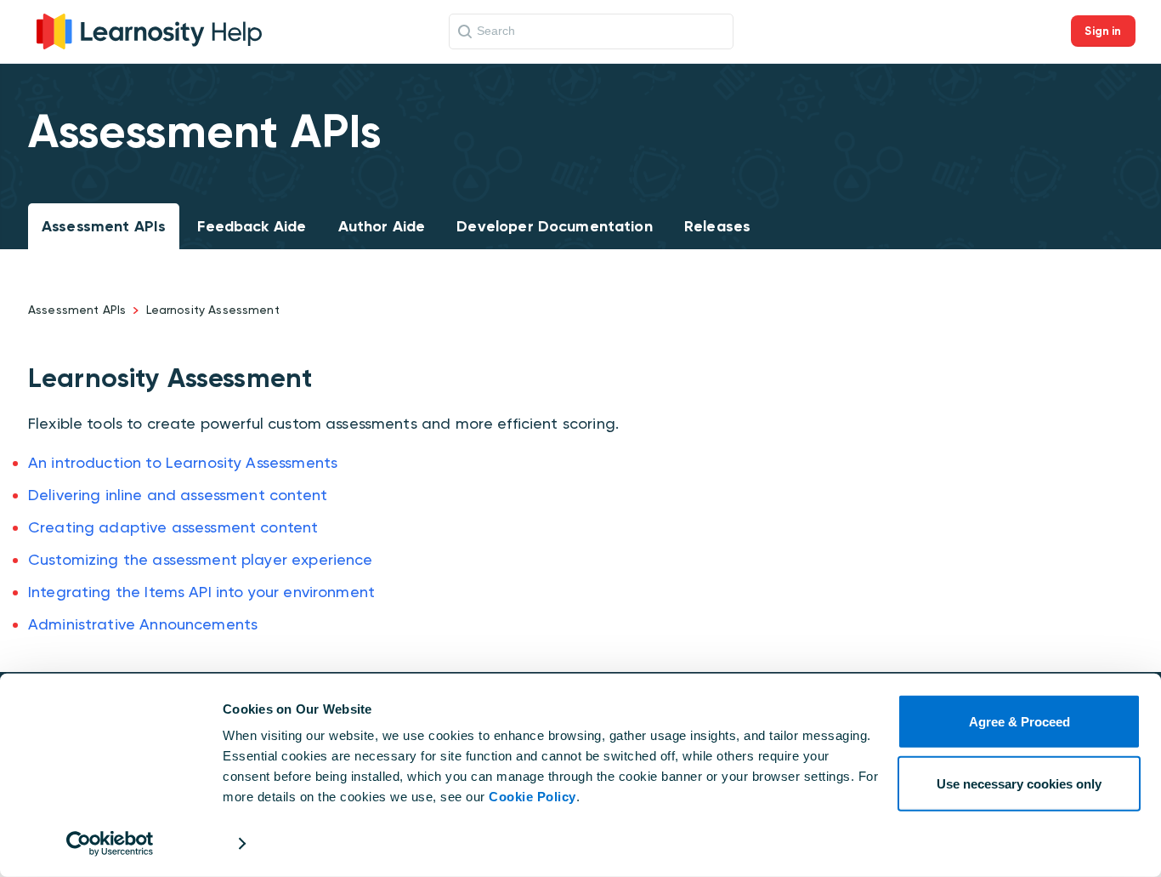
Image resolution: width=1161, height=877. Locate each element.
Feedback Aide (251, 226)
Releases (717, 226)
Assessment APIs (104, 226)
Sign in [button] (1103, 31)
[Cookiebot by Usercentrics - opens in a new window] (110, 844)
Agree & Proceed (1019, 722)
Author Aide (382, 226)
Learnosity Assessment (213, 309)
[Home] (149, 29)
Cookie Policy (532, 796)
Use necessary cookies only (1019, 783)
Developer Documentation (554, 226)
